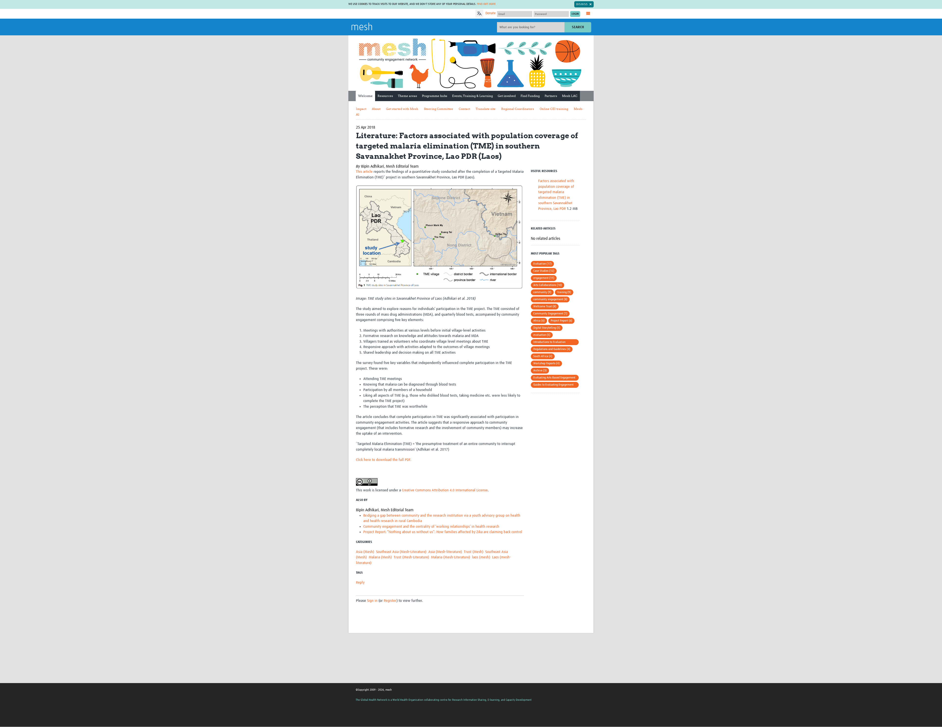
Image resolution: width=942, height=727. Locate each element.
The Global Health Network (387, 14)
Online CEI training (554, 109)
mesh (362, 27)
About (376, 109)
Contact (464, 109)
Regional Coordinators (517, 109)
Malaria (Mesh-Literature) (450, 557)
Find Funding (530, 96)
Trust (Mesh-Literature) (411, 557)
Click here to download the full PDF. (383, 460)
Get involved (507, 96)
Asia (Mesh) (365, 552)
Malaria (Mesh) (380, 557)
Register (390, 601)
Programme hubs (434, 96)
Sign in (372, 601)
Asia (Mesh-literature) (445, 552)
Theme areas (407, 96)
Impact (361, 109)
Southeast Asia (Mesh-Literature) (401, 552)
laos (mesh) (481, 557)
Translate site (486, 109)
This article (364, 172)
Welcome (365, 96)
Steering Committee (438, 109)
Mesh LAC (569, 96)
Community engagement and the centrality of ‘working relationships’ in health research (431, 526)
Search (578, 27)
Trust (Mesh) (473, 552)
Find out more (486, 4)
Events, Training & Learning (472, 96)
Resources (385, 96)
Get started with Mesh (402, 109)
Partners (551, 96)
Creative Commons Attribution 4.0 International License (445, 490)
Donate (490, 13)
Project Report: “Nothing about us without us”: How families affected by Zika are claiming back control (442, 532)
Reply (360, 582)
